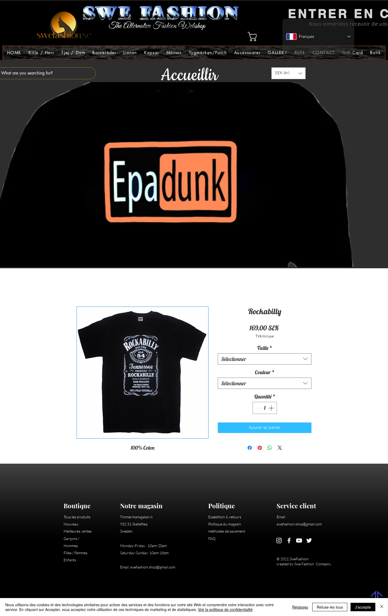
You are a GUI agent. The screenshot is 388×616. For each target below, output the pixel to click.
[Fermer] (381, 607)
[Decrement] (257, 409)
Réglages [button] (300, 607)
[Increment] (271, 409)
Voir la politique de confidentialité (225, 609)
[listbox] (288, 73)
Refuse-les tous (330, 607)
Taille (264, 348)
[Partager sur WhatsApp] (270, 448)
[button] (41, 52)
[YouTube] (299, 541)
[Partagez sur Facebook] (250, 448)
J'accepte (363, 607)
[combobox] (264, 359)
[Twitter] (309, 541)
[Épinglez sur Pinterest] (260, 448)
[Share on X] (280, 448)
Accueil (83, 288)
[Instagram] (279, 541)
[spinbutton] (264, 409)
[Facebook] (289, 541)
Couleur (265, 373)
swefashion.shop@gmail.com (152, 568)
